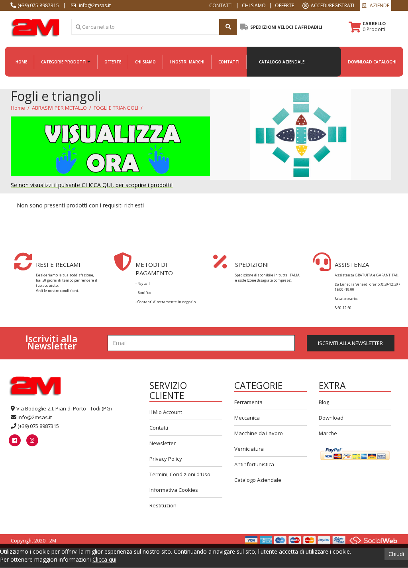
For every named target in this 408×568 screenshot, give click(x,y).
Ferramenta (248, 402)
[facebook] (14, 440)
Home (18, 107)
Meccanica (247, 417)
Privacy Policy (165, 458)
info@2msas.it (35, 417)
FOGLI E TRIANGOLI (116, 107)
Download (331, 417)
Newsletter (162, 443)
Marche (328, 433)
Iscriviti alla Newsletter (350, 343)
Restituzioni (163, 505)
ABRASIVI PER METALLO (59, 107)
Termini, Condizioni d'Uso (179, 474)
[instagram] (32, 440)
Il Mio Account (165, 412)
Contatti (158, 427)
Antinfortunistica (254, 464)
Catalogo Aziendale (257, 479)
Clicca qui (104, 559)
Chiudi (396, 554)
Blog (324, 402)
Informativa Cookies (173, 489)
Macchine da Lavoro (258, 433)
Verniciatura (249, 448)
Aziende (379, 5)
